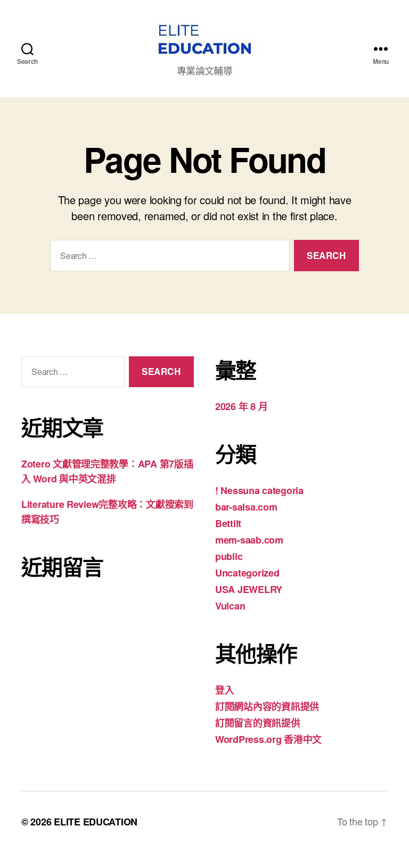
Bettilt (228, 523)
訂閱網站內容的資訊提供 (267, 706)
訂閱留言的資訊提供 (257, 723)
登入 (224, 690)
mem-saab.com (249, 540)
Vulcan (230, 606)
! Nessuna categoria (259, 490)
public (228, 556)
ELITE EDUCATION (95, 822)
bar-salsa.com (246, 507)
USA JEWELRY (248, 589)
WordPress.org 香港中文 (268, 739)
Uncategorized (247, 573)
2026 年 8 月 (241, 406)
